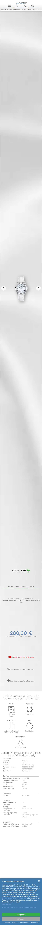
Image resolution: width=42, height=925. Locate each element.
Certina (20, 9)
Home (6, 9)
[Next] (38, 288)
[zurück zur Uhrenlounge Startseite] (21, 2)
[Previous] (3, 288)
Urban (33, 9)
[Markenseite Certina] (21, 576)
